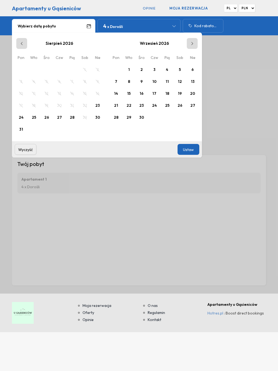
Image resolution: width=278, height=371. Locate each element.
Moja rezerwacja (188, 8)
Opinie (149, 8)
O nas (153, 305)
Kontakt (154, 319)
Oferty (88, 312)
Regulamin (156, 312)
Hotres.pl (215, 313)
